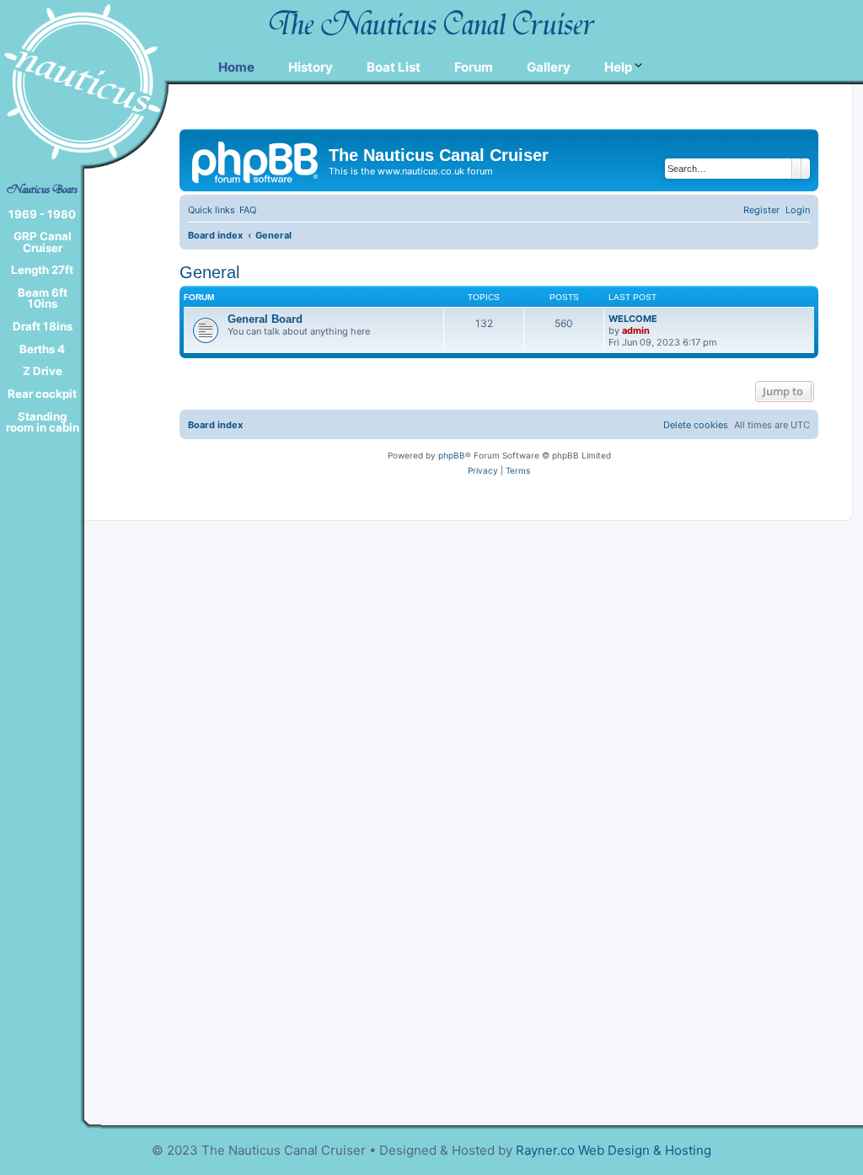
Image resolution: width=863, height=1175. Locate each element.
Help (618, 67)
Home (236, 67)
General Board (265, 319)
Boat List (394, 67)
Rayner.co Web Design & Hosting (613, 1150)
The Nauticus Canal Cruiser (431, 23)
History (310, 67)
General (209, 272)
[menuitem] (247, 210)
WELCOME (632, 319)
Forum (473, 67)
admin (636, 330)
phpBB (451, 455)
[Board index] (256, 160)
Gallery (549, 67)
